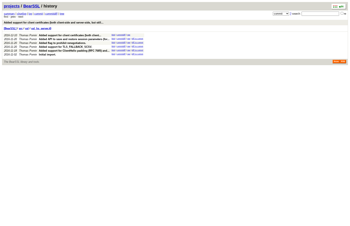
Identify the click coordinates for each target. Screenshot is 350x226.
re (345, 13)
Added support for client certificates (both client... (70, 35)
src (21, 28)
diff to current (137, 39)
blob (113, 35)
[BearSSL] (10, 28)
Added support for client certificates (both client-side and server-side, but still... (54, 22)
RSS (343, 61)
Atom (336, 61)
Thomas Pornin (28, 35)
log (30, 13)
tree (62, 13)
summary (9, 13)
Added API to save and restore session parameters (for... (74, 39)
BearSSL (31, 6)
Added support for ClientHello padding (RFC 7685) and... (74, 50)
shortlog (21, 13)
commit (38, 13)
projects (12, 6)
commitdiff (51, 13)
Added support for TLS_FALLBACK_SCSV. (65, 46)
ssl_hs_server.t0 (41, 28)
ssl (27, 28)
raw (128, 35)
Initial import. (47, 54)
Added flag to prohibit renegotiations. (62, 43)
